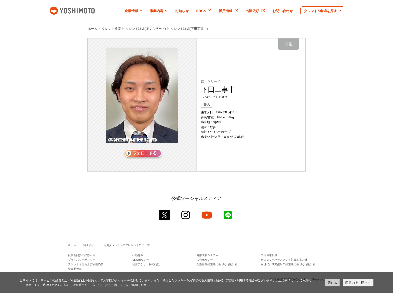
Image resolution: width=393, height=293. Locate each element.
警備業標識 (75, 268)
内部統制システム (207, 255)
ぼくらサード (210, 81)
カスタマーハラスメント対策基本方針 (284, 259)
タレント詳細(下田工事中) (189, 28)
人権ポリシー (204, 259)
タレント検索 (111, 28)
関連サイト (90, 245)
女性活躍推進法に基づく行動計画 (216, 264)
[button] (133, 10)
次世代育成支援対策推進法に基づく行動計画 (288, 264)
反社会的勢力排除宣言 (81, 255)
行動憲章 (137, 255)
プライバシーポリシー (81, 259)
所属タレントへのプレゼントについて (126, 245)
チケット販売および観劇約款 (85, 264)
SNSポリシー (140, 259)
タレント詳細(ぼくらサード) (146, 28)
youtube (207, 215)
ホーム (92, 28)
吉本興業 (79, 10)
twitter (165, 215)
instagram (186, 215)
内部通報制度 (269, 255)
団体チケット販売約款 (146, 264)
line (228, 215)
